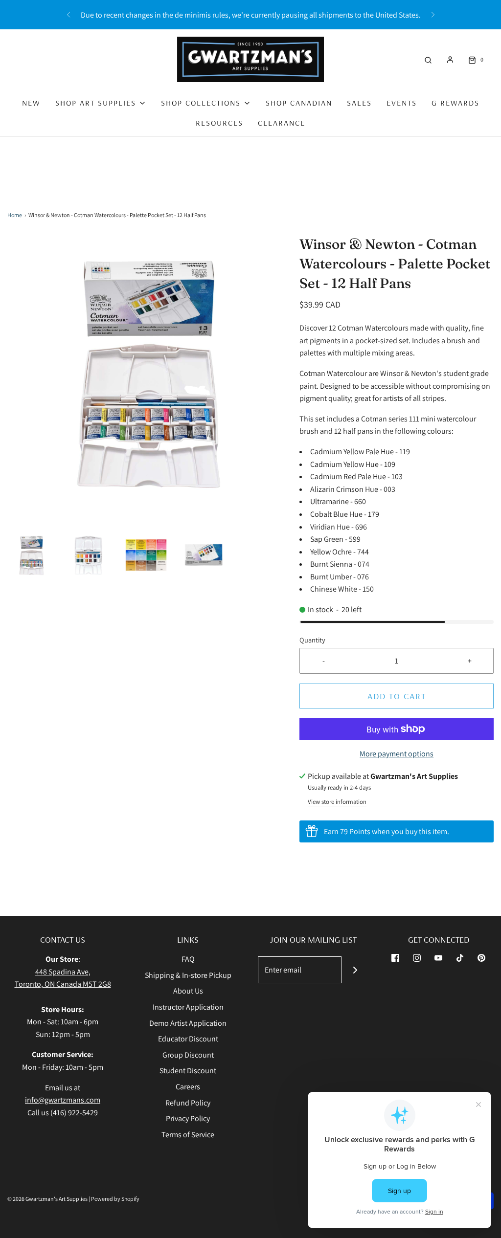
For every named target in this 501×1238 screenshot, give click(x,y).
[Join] (355, 969)
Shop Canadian (299, 103)
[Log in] (450, 60)
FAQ (188, 959)
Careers (188, 1087)
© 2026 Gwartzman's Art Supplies (47, 1198)
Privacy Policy (188, 1118)
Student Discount (187, 1070)
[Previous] (68, 14)
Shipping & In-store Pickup (188, 975)
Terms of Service (187, 1134)
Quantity (312, 639)
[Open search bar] (428, 59)
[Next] (433, 14)
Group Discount (188, 1055)
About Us (188, 991)
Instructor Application (188, 1007)
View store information (337, 801)
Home (14, 215)
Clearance (281, 123)
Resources (219, 123)
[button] (31, 555)
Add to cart (396, 696)
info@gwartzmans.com (62, 1100)
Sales (359, 103)
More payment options (396, 754)
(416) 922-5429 (74, 1112)
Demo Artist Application (188, 1023)
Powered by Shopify (115, 1198)
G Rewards (455, 103)
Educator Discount (188, 1039)
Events (402, 103)
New (31, 103)
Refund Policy (187, 1103)
